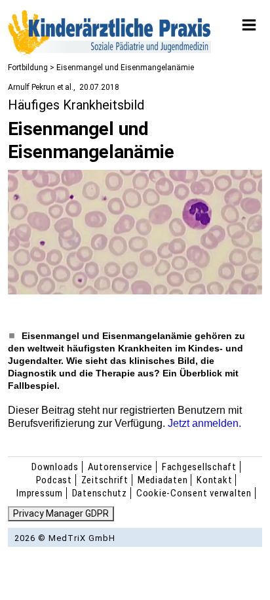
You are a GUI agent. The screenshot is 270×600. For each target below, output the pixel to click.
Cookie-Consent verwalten (194, 493)
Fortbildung (28, 67)
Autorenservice (120, 467)
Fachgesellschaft (199, 467)
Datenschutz (99, 493)
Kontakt (214, 480)
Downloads (55, 467)
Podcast (54, 480)
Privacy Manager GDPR (61, 513)
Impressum (39, 493)
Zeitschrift (104, 480)
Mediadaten (163, 480)
